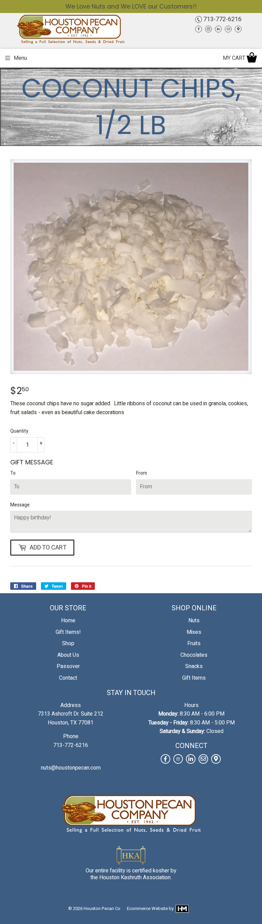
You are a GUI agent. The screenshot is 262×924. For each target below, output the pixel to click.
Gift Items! (68, 632)
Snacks (194, 666)
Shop (68, 643)
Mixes (194, 632)
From (141, 473)
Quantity (19, 431)
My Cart (235, 58)
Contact (68, 678)
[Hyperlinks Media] (182, 908)
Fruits (194, 643)
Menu (20, 58)
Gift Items (194, 678)
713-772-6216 (222, 19)
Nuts (194, 620)
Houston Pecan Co (102, 908)
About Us (68, 655)
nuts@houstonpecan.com (71, 768)
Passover (68, 666)
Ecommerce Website (147, 908)
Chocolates (193, 655)
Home (68, 620)
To (13, 473)
